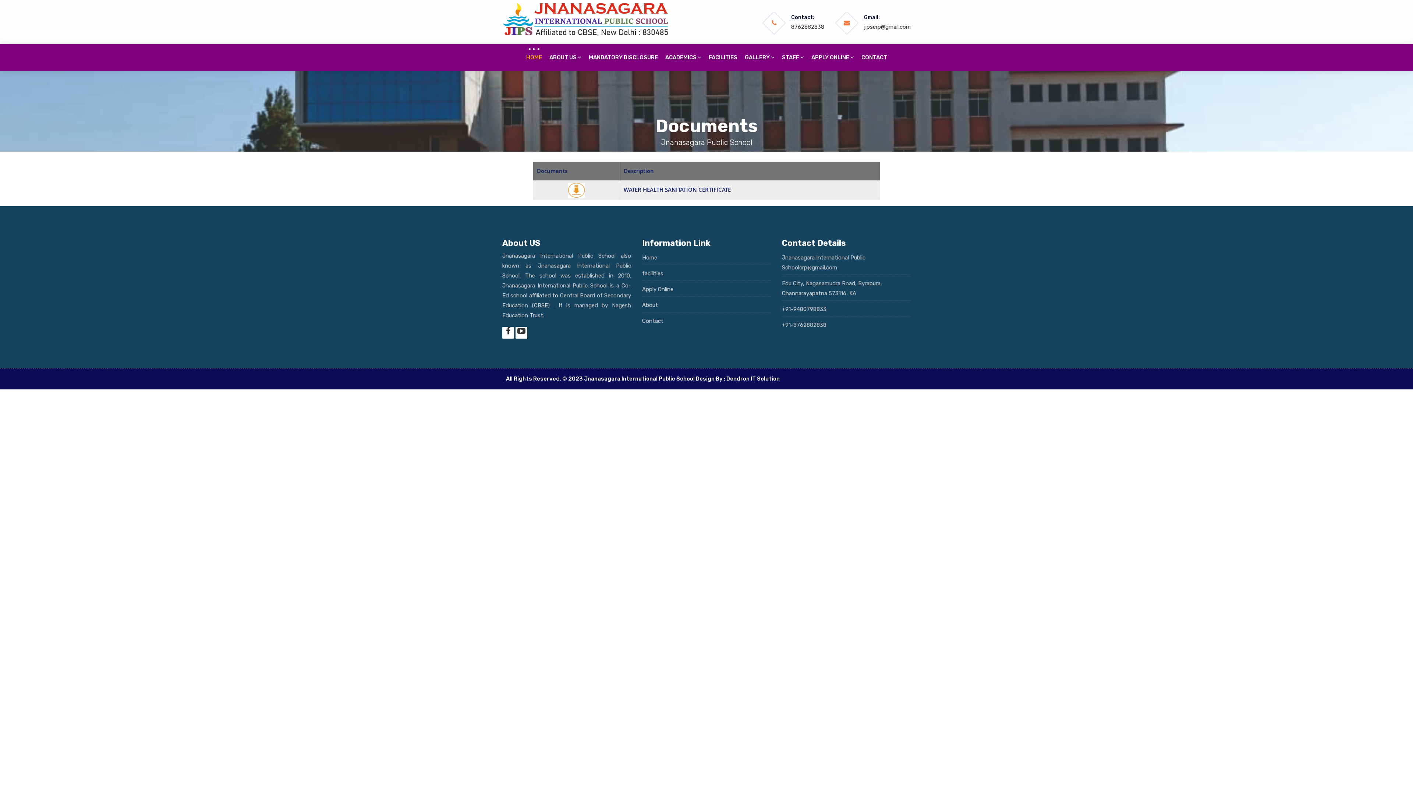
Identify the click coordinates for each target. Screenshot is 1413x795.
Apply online (830, 57)
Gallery (758, 57)
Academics (681, 57)
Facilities (723, 57)
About (650, 305)
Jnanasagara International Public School (639, 378)
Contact (874, 57)
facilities (652, 273)
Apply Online (657, 289)
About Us (563, 57)
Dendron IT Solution (753, 378)
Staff (791, 57)
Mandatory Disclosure (623, 57)
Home (534, 57)
